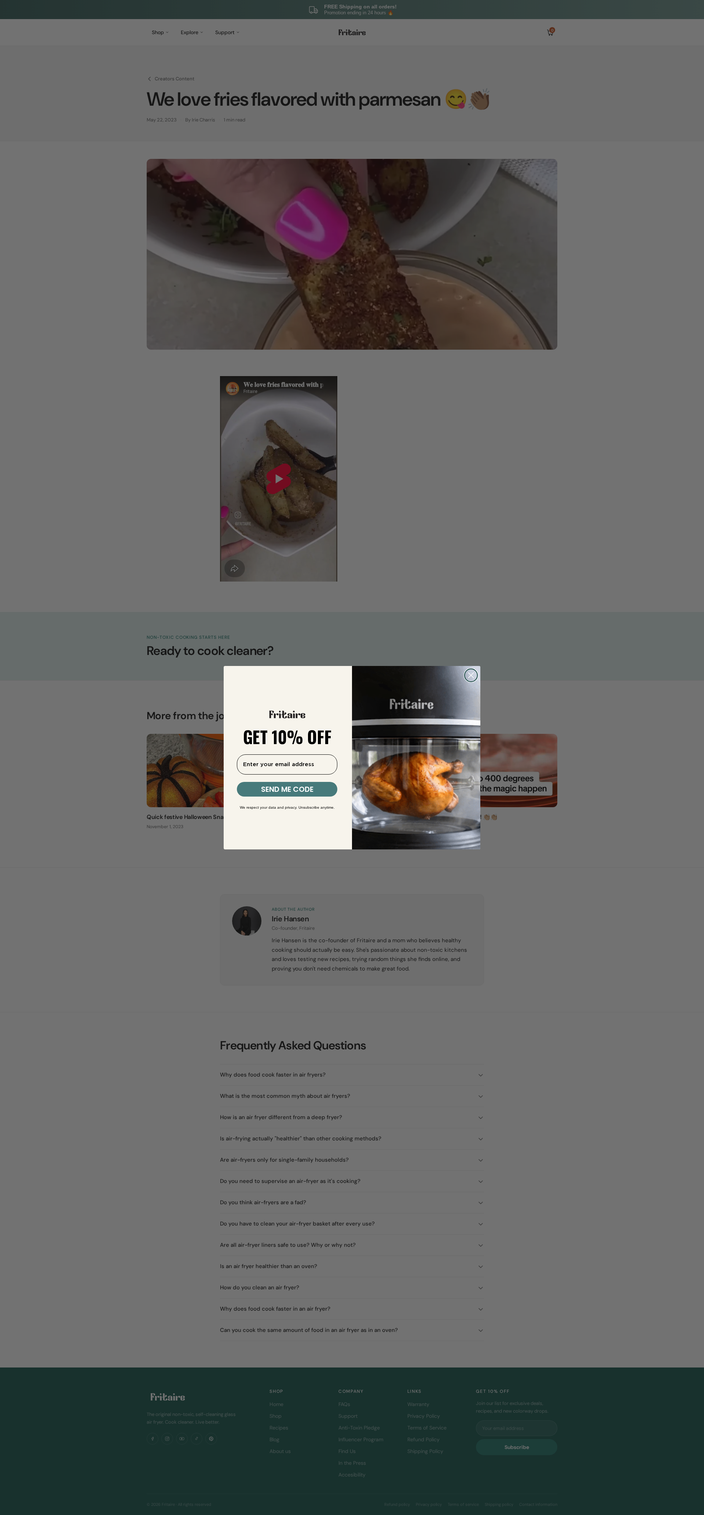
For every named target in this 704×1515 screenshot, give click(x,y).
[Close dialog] (471, 675)
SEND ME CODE (287, 789)
